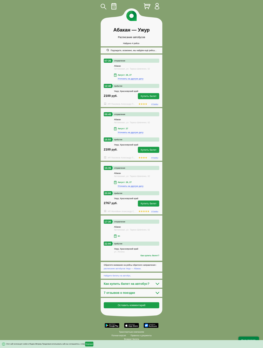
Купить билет (148, 96)
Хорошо (89, 344)
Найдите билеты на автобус (117, 275)
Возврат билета (131, 339)
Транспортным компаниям (131, 332)
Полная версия (118, 335)
